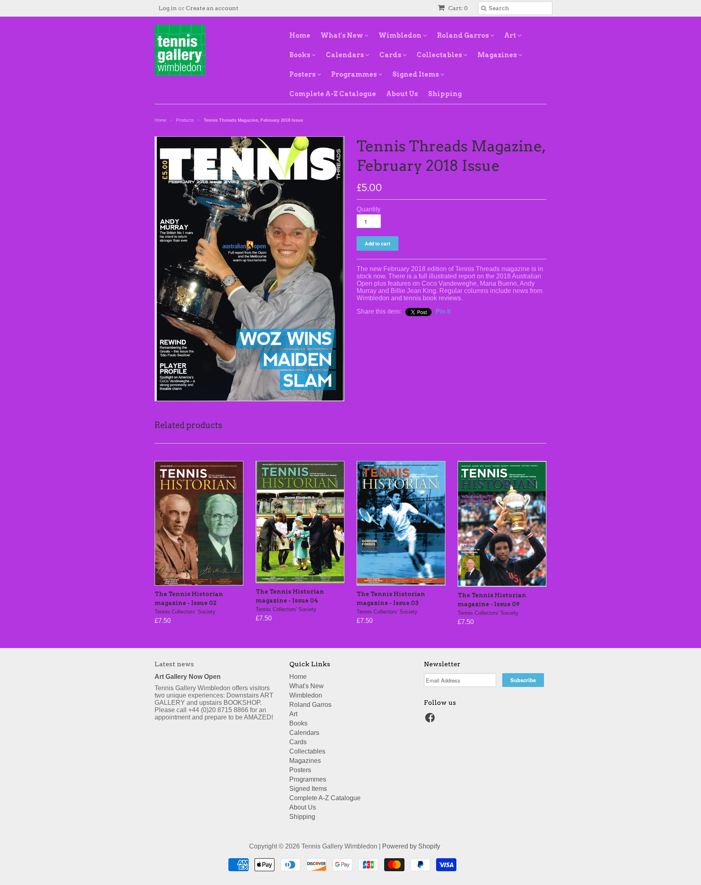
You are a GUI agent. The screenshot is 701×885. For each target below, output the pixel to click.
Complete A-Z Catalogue (332, 94)
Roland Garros (463, 35)
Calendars (345, 55)
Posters (303, 74)
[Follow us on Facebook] (431, 720)
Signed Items (416, 74)
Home (299, 35)
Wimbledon (400, 35)
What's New (342, 35)
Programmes (354, 74)
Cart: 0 (457, 8)
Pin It (443, 311)
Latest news (174, 664)
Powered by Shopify (411, 846)
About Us (402, 94)
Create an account (212, 8)
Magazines (497, 55)
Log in (168, 8)
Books (300, 55)
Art (510, 35)
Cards (390, 55)
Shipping (445, 94)
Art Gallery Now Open (188, 676)
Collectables (440, 55)
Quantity (369, 209)
